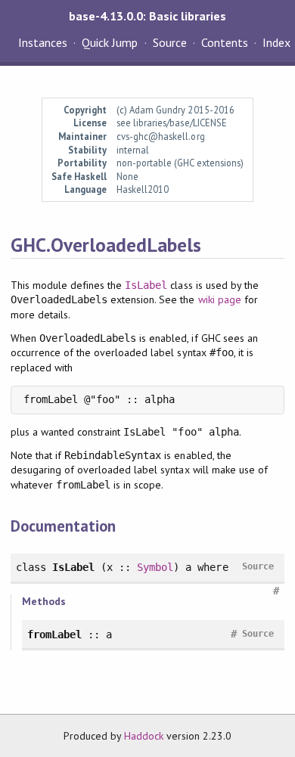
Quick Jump (110, 42)
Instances (42, 42)
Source (170, 42)
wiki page (219, 299)
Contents (224, 42)
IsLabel (146, 285)
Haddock (143, 736)
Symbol (155, 567)
